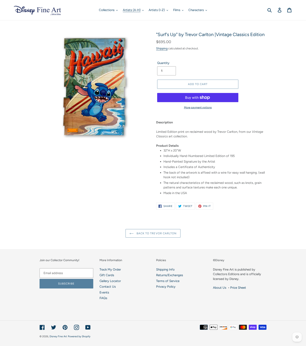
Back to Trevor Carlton (156, 233)
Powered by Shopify (79, 336)
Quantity (163, 63)
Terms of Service (167, 281)
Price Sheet (238, 288)
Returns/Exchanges (169, 275)
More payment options (198, 107)
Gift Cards (107, 275)
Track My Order (110, 269)
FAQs (103, 298)
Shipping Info (165, 269)
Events (104, 292)
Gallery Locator (110, 281)
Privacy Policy (165, 286)
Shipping (162, 48)
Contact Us (108, 286)
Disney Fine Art (58, 336)
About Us (219, 288)
